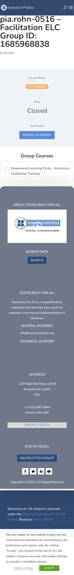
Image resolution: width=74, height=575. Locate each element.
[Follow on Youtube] (49, 471)
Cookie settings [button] (23, 568)
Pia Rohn (9, 53)
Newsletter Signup (37, 458)
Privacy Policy (42, 519)
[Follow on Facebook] (25, 471)
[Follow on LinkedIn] (41, 471)
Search (37, 260)
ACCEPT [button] (49, 568)
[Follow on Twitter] (33, 471)
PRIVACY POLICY (37, 425)
